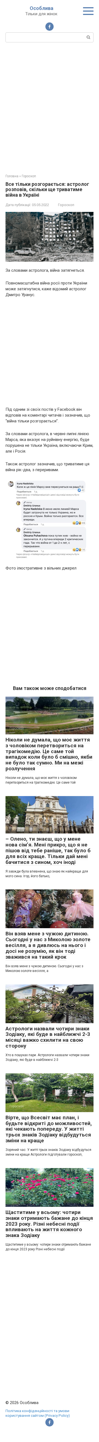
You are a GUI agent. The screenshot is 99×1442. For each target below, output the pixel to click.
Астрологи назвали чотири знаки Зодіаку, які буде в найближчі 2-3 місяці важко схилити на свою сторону (48, 1037)
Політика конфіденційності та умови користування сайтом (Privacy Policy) (38, 1413)
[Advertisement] (49, 107)
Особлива (41, 8)
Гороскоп (66, 205)
